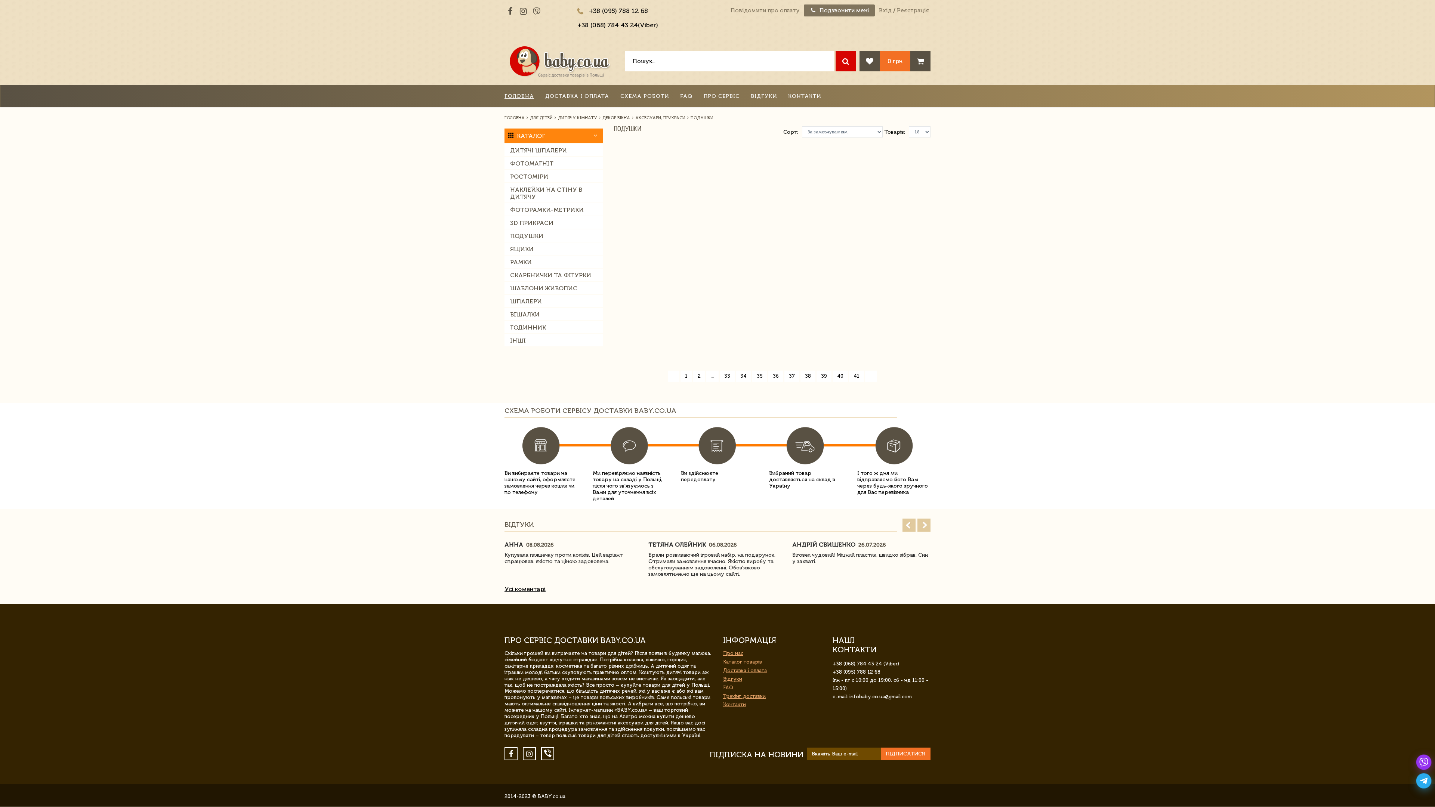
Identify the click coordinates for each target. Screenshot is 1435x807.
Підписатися (905, 754)
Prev (909, 525)
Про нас (733, 653)
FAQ (686, 96)
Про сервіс (722, 96)
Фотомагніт (531, 163)
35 (760, 376)
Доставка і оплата (577, 96)
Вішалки (525, 314)
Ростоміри (529, 176)
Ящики (522, 249)
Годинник (528, 327)
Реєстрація (913, 10)
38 (808, 376)
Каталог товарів (742, 662)
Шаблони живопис (543, 288)
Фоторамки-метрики (547, 209)
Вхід (885, 10)
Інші (518, 340)
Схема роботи (644, 96)
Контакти (804, 96)
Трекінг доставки (744, 696)
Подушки (526, 235)
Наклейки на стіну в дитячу (546, 193)
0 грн (895, 61)
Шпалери (526, 301)
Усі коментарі (525, 589)
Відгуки (764, 96)
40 (840, 376)
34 (743, 376)
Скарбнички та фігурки (550, 275)
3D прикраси (531, 222)
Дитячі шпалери (538, 150)
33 (727, 376)
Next (924, 525)
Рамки (521, 262)
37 (792, 376)
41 (857, 376)
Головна (519, 96)
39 (824, 376)
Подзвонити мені (843, 10)
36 (776, 376)
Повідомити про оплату (765, 10)
